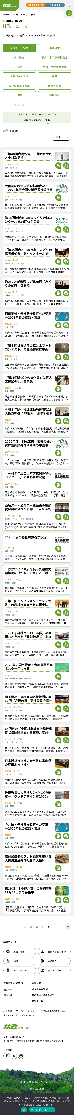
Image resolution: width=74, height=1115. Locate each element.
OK (24, 1109)
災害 (19, 95)
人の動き (19, 57)
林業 (54, 76)
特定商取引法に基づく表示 (53, 1010)
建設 (19, 66)
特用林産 (54, 95)
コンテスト (21, 114)
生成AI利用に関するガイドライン (18, 1015)
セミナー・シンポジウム (45, 114)
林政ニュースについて (43, 995)
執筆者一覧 (37, 1001)
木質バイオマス (19, 76)
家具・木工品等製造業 (54, 57)
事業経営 (54, 48)
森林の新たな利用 (19, 85)
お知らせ (36, 982)
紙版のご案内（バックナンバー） (37, 1082)
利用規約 (7, 1010)
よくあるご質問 (40, 988)
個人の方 (7, 990)
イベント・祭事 (19, 48)
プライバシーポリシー (26, 1010)
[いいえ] (69, 1104)
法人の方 (7, 994)
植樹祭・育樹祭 (32, 120)
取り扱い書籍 (37, 1089)
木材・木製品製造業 (54, 66)
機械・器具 (54, 85)
